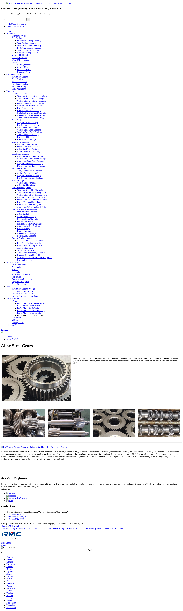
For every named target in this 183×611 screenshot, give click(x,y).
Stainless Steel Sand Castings (29, 132)
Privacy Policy (18, 322)
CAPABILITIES (13, 74)
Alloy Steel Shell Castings (28, 149)
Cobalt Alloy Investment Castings (31, 115)
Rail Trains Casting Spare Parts (30, 243)
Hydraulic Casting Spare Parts (30, 245)
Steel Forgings (18, 180)
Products (10, 91)
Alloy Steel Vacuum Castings (29, 171)
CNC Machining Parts (21, 187)
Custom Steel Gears (25, 260)
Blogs (8, 286)
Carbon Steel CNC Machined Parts (32, 195)
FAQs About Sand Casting (28, 306)
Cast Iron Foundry (88, 528)
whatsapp (5, 545)
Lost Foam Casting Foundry (29, 48)
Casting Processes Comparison (25, 296)
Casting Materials (24, 67)
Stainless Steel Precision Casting (110, 528)
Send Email (6, 543)
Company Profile (19, 36)
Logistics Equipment (20, 281)
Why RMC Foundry (20, 60)
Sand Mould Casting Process (24, 291)
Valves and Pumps (19, 265)
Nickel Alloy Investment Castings (31, 113)
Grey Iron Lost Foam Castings (30, 163)
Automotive (17, 267)
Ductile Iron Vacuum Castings (30, 178)
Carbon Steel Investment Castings (31, 101)
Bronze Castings (24, 231)
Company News (24, 72)
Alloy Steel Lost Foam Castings (30, 156)
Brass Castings (23, 228)
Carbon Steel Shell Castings (29, 151)
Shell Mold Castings (20, 142)
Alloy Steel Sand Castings (28, 127)
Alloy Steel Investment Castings (30, 98)
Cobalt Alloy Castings (26, 233)
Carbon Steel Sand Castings (29, 130)
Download (16, 318)
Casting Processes (24, 65)
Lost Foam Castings (20, 154)
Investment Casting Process (23, 289)
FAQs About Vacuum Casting (29, 313)
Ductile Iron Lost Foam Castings (31, 166)
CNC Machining (19, 89)
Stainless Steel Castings (27, 212)
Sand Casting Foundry (26, 43)
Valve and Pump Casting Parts (30, 241)
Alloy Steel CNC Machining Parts (31, 192)
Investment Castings (20, 94)
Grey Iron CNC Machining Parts (31, 197)
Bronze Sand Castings (26, 139)
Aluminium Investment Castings (30, 118)
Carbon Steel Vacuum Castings (30, 173)
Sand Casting (17, 79)
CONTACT (11, 325)
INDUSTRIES (12, 262)
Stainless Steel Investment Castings (32, 96)
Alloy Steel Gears (19, 284)
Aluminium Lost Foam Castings (30, 161)
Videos (15, 320)
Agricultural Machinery (22, 274)
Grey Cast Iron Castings (27, 219)
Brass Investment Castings (28, 108)
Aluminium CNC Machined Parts (31, 207)
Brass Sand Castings (25, 137)
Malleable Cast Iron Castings (29, 224)
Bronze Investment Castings (29, 110)
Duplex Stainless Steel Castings (30, 103)
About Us (10, 33)
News (14, 62)
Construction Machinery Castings (31, 255)
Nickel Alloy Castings (26, 236)
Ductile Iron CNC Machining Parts (32, 200)
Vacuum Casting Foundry (28, 50)
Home (9, 31)
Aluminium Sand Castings (28, 134)
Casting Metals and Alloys (23, 294)
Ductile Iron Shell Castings (28, 147)
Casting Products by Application (25, 238)
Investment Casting (20, 77)
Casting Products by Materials (24, 209)
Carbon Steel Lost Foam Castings (31, 159)
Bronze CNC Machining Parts (30, 204)
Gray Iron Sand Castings (27, 122)
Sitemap (4, 526)
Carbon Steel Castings (26, 216)
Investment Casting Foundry (29, 40)
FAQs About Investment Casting (31, 303)
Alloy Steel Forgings (26, 185)
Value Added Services (21, 55)
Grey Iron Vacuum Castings (29, 175)
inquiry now (6, 489)
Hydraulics (16, 272)
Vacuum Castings (19, 168)
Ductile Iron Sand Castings (28, 125)
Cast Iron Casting (72, 528)
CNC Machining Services (12, 528)
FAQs (14, 301)
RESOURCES (12, 298)
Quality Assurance (19, 57)
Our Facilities (17, 38)
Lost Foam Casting (20, 84)
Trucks (15, 269)
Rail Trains (16, 277)
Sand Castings (18, 120)
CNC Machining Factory (27, 53)
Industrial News (24, 69)
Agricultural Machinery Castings (31, 253)
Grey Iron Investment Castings (30, 106)
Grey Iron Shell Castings (27, 144)
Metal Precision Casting (54, 528)
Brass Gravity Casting (33, 528)
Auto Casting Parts (25, 248)
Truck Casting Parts (25, 250)
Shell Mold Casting (20, 81)
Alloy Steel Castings (25, 214)
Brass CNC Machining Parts (29, 202)
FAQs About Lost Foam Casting (31, 310)
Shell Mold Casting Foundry (29, 45)
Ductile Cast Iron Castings (28, 221)
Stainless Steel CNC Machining (30, 190)
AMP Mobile (14, 526)
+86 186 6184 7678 (15, 26)
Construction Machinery (22, 279)
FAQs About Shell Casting (28, 308)
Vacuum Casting (19, 86)
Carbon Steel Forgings (26, 183)
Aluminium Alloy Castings (28, 226)
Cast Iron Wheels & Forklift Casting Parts (34, 257)
